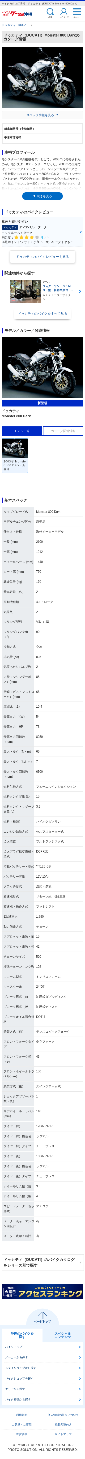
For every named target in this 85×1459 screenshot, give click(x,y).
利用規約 (21, 1415)
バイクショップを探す (19, 1378)
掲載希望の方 (63, 1424)
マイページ (64, 17)
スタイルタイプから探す (20, 1368)
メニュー (77, 17)
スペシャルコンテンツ (63, 1335)
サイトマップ (63, 1434)
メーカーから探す (16, 1357)
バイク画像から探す (18, 1399)
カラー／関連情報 (63, 431)
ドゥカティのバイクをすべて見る (42, 313)
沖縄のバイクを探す (22, 1335)
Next (80, 291)
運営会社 (21, 1434)
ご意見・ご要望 (22, 1424)
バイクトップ (13, 1346)
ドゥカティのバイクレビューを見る (42, 257)
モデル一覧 (22, 431)
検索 (50, 17)
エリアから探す (15, 1389)
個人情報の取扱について (63, 1415)
